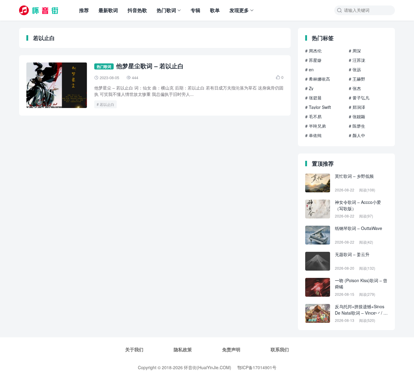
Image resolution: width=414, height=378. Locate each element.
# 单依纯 (313, 135)
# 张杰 (355, 88)
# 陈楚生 (357, 126)
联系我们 (280, 349)
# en (309, 69)
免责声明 (231, 349)
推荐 (84, 10)
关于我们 (134, 349)
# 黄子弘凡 (359, 98)
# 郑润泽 (357, 107)
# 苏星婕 (313, 60)
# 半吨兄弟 (315, 126)
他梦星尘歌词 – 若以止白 (150, 65)
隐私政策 (183, 349)
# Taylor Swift (318, 107)
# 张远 (355, 69)
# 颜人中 (357, 135)
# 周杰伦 (313, 51)
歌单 (215, 10)
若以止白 (107, 104)
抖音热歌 (137, 10)
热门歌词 (166, 10)
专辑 (195, 10)
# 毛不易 (313, 116)
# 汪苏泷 (357, 60)
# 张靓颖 (357, 116)
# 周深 (355, 51)
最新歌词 (108, 10)
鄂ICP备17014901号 (256, 367)
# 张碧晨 (313, 98)
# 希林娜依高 (317, 79)
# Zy (309, 88)
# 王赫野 (357, 79)
